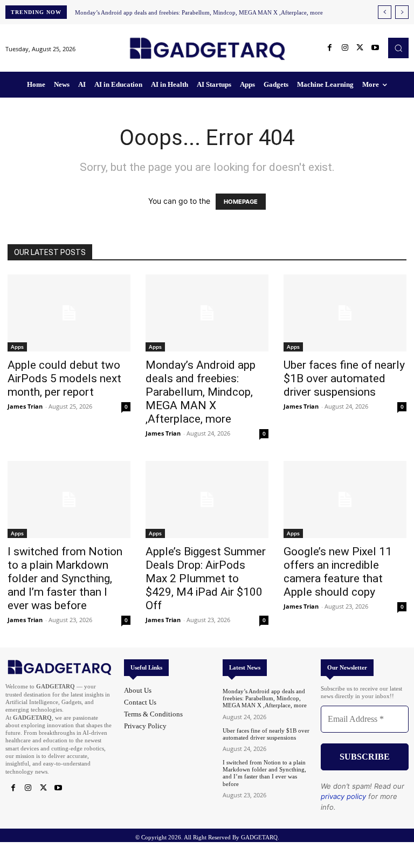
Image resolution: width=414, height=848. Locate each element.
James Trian (25, 406)
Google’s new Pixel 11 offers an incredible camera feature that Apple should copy (338, 571)
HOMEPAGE (241, 201)
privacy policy (343, 796)
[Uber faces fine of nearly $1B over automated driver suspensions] (345, 312)
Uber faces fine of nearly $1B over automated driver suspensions (344, 378)
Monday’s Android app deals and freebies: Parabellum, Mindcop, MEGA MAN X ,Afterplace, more (199, 12)
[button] (398, 48)
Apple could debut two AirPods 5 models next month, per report (64, 378)
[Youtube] (375, 48)
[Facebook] (329, 48)
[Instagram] (345, 48)
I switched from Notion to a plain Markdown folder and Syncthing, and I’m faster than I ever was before (65, 578)
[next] (402, 12)
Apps (17, 346)
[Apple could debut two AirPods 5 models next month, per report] (69, 312)
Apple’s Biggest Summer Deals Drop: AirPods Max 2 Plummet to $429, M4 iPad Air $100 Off (206, 578)
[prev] (384, 12)
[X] (360, 48)
